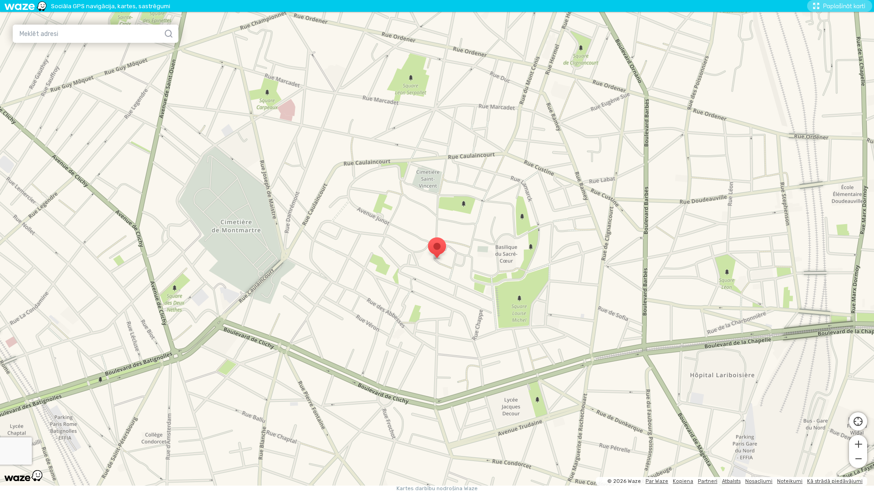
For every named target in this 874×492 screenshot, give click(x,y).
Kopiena (683, 481)
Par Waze (656, 481)
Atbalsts (731, 481)
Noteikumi (790, 481)
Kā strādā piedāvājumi (835, 481)
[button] (858, 443)
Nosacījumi (758, 481)
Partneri (707, 481)
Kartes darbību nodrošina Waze (437, 489)
